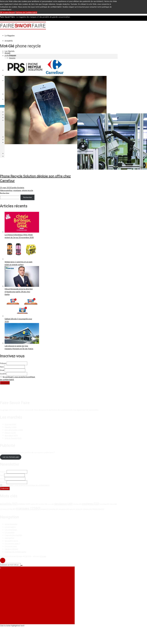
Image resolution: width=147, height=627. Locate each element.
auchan (34, 504)
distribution (63, 503)
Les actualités (10, 527)
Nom (2, 367)
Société (3, 374)
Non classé (11, 435)
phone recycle (27, 190)
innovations (104, 504)
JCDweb (42, 556)
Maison (3, 190)
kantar (6, 509)
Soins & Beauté (13, 438)
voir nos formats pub (11, 457)
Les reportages (11, 530)
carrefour (9, 190)
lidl (13, 509)
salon (72, 509)
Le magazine (10, 35)
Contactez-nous (11, 546)
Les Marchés (9, 51)
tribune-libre (98, 509)
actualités (9, 503)
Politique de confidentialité (15, 552)
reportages (63, 509)
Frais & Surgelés (14, 430)
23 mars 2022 (5, 188)
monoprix (45, 509)
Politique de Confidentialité (26, 12)
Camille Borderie (17, 188)
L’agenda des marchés (13, 535)
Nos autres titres (11, 541)
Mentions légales (11, 549)
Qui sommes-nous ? (12, 543)
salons (78, 509)
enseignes (17, 190)
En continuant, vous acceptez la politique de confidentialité (26, 485)
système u (87, 509)
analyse (24, 504)
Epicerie (12, 58)
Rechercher (4, 193)
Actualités (9, 41)
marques (28, 508)
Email (2, 370)
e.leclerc (77, 504)
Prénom (3, 363)
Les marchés (9, 532)
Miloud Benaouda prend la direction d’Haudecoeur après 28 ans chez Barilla (19, 292)
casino (51, 504)
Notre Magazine (11, 524)
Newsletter (9, 538)
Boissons (10, 424)
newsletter (53, 509)
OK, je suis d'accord (7, 12)
